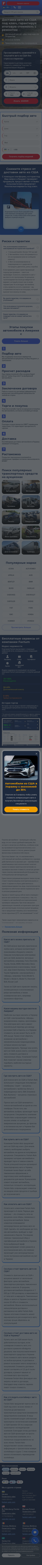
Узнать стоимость (21, 809)
